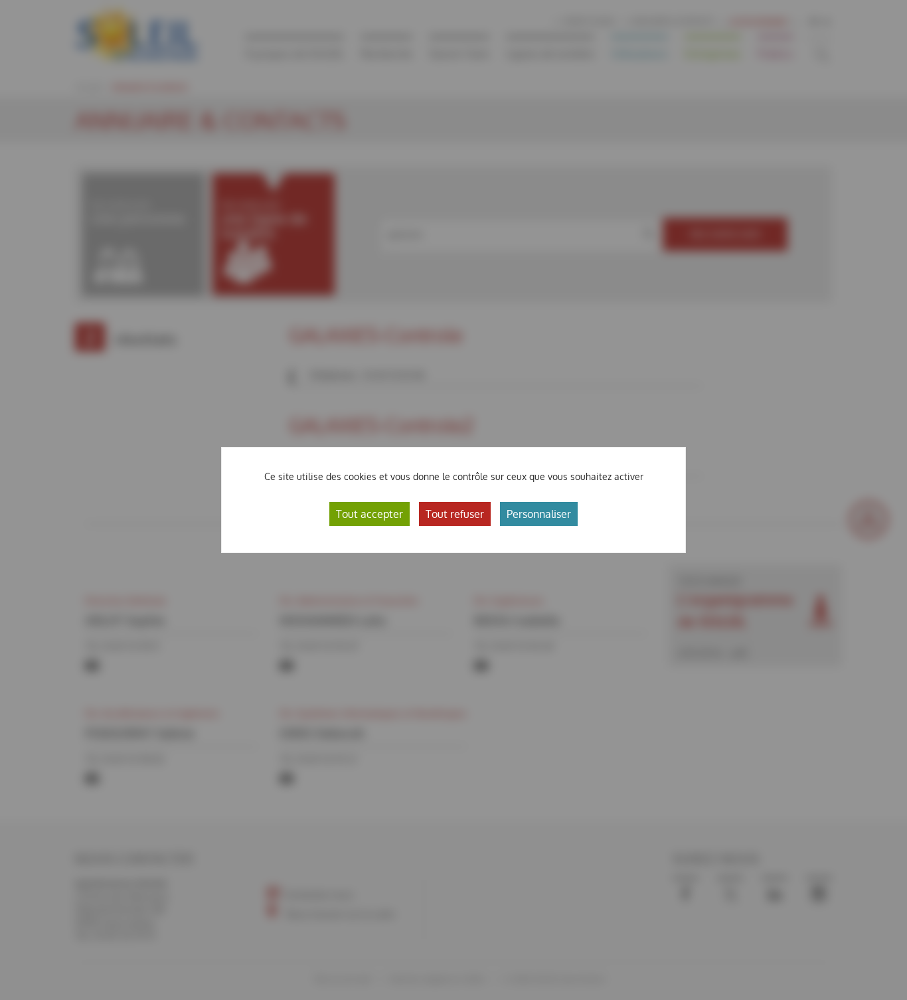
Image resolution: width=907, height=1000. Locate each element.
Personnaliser (539, 514)
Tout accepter (369, 514)
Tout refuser (455, 514)
